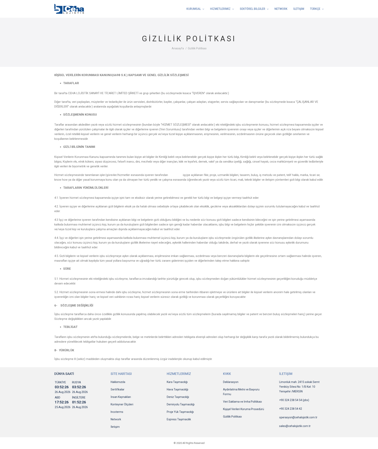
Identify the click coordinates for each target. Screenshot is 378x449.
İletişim (115, 426)
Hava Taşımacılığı (177, 389)
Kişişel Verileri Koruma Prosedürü (243, 409)
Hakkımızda (118, 382)
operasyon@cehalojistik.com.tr (298, 417)
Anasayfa (178, 48)
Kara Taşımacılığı (177, 382)
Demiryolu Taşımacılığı (181, 404)
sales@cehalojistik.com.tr (295, 426)
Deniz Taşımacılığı (178, 396)
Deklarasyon (230, 382)
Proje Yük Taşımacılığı (180, 411)
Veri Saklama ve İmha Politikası (242, 401)
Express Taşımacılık (179, 419)
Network (116, 419)
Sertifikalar (117, 389)
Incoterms (117, 411)
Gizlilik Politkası (232, 416)
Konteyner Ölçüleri (122, 404)
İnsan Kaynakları (121, 396)
